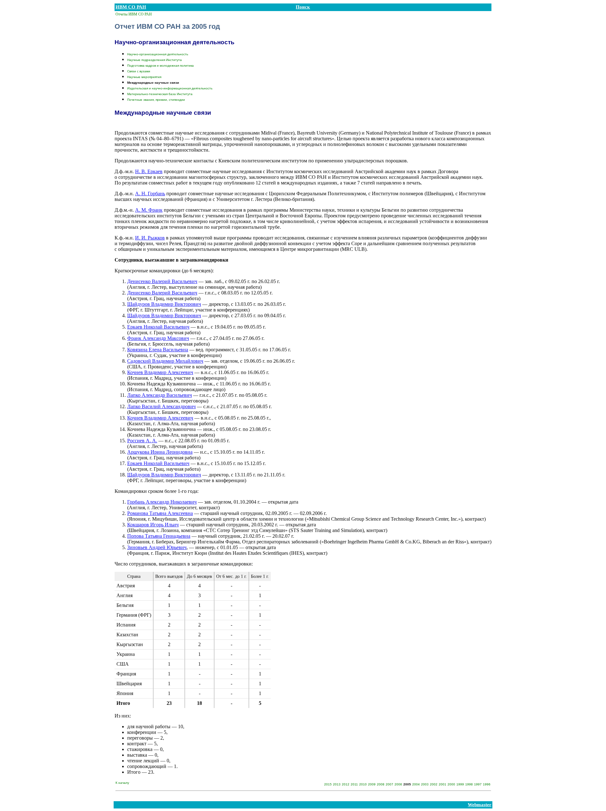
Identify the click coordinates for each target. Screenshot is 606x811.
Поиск (303, 6)
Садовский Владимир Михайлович (165, 361)
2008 (380, 784)
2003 (425, 784)
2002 (433, 784)
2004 (416, 784)
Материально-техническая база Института (160, 94)
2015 (328, 784)
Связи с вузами (138, 71)
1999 (460, 784)
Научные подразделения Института (154, 60)
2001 (442, 784)
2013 (337, 784)
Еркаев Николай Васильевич (158, 327)
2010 (363, 784)
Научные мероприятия (144, 77)
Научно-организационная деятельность (157, 54)
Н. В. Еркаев (149, 171)
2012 (345, 784)
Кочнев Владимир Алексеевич (160, 372)
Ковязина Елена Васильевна (157, 349)
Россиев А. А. (142, 440)
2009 (372, 784)
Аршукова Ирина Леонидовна (160, 452)
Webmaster (479, 804)
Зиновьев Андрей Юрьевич (157, 547)
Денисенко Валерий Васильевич (162, 281)
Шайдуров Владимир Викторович (164, 304)
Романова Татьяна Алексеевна (160, 513)
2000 (451, 784)
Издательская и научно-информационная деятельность (169, 88)
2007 (389, 784)
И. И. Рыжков (150, 237)
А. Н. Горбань (150, 193)
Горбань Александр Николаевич (162, 502)
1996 (486, 784)
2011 (354, 784)
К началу (122, 782)
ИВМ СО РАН (131, 6)
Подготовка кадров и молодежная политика (160, 65)
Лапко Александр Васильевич (159, 395)
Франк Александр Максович (158, 338)
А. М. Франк (149, 210)
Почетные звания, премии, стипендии (156, 99)
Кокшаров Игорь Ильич (153, 524)
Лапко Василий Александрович (161, 406)
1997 (478, 784)
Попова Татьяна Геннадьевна (158, 536)
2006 (398, 784)
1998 (469, 784)
